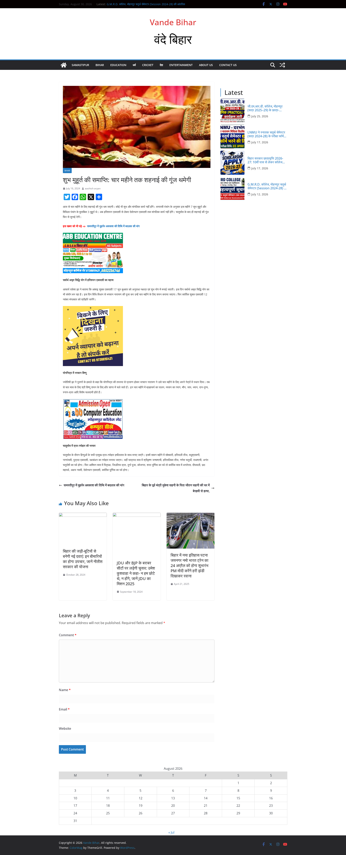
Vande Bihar (173, 22)
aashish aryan (93, 188)
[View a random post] (282, 65)
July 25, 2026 (259, 116)
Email (64, 709)
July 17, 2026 (259, 142)
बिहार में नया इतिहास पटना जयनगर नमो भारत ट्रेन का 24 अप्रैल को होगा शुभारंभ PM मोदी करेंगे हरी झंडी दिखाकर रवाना (189, 565)
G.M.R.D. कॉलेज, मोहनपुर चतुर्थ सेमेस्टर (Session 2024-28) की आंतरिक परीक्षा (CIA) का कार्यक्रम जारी (267, 186)
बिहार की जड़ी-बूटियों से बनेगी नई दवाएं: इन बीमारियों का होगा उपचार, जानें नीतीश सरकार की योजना (83, 558)
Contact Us (228, 65)
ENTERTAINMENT (181, 65)
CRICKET (147, 65)
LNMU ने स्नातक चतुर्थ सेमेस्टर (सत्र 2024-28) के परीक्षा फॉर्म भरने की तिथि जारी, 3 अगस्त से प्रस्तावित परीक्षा (266, 134)
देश (161, 65)
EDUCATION (118, 65)
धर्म (134, 65)
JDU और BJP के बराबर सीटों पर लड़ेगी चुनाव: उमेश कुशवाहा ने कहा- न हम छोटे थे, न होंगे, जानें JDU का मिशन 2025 (136, 573)
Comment (67, 635)
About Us (206, 65)
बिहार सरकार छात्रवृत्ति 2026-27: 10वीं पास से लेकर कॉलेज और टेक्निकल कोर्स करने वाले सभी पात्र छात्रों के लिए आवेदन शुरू (267, 160)
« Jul (171, 832)
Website (65, 728)
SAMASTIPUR (80, 65)
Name (65, 690)
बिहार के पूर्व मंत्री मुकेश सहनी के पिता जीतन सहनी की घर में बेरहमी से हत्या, (176, 488)
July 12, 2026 (259, 194)
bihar (100, 65)
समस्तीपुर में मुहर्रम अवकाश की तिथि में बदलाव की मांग (113, 226)
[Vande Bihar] (63, 65)
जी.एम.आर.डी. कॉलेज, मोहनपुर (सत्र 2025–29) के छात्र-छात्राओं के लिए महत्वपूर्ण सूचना (265, 108)
